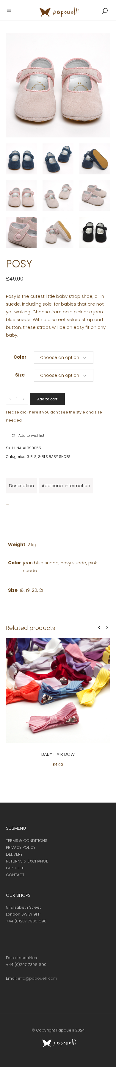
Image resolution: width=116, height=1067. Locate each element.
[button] (28, 435)
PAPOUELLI (15, 868)
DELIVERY (14, 854)
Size (20, 375)
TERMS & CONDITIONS (26, 840)
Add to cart (47, 399)
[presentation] (99, 627)
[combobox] (63, 357)
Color (19, 357)
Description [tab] (21, 485)
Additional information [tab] (66, 485)
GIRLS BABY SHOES (54, 456)
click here (29, 412)
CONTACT (15, 875)
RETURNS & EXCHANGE (27, 861)
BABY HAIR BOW (58, 754)
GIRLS (32, 456)
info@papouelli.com (37, 978)
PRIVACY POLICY (20, 847)
